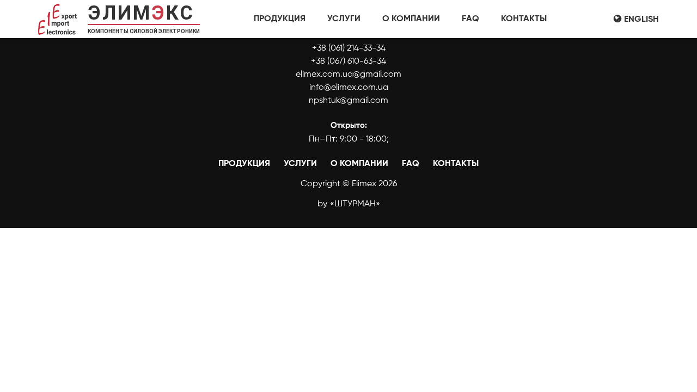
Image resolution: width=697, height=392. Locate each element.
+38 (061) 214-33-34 (349, 48)
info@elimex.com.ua (348, 87)
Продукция (279, 19)
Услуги (343, 19)
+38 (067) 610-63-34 (348, 61)
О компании (411, 19)
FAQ (470, 19)
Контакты (524, 19)
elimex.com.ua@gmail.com (348, 74)
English (641, 19)
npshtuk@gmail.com (348, 100)
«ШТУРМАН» (355, 204)
